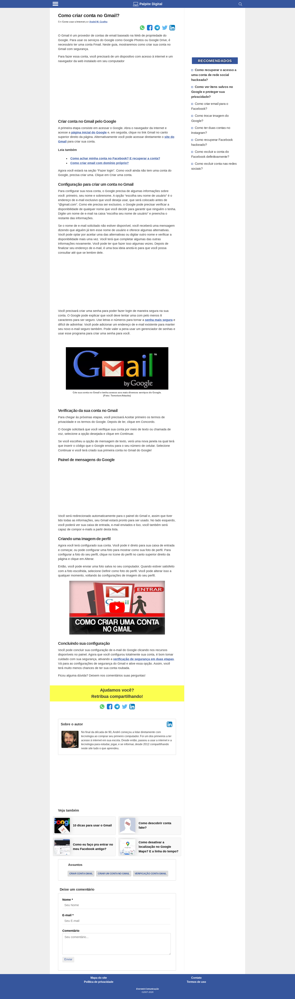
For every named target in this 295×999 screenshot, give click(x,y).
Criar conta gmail (81, 873)
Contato (196, 977)
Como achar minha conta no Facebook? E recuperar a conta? (115, 158)
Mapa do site (98, 977)
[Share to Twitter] (164, 27)
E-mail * (68, 915)
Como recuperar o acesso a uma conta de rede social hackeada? (213, 75)
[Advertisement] (117, 90)
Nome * (67, 899)
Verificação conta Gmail (151, 873)
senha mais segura (159, 320)
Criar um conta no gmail (114, 873)
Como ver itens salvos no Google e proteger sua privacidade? (212, 92)
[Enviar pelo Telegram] (157, 27)
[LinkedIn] (169, 724)
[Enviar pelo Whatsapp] (142, 27)
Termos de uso (196, 982)
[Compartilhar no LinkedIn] (172, 27)
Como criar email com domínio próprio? (99, 163)
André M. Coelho (98, 21)
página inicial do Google (89, 132)
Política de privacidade (98, 982)
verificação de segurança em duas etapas (143, 659)
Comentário (70, 930)
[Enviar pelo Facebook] (149, 27)
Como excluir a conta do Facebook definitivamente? (210, 154)
